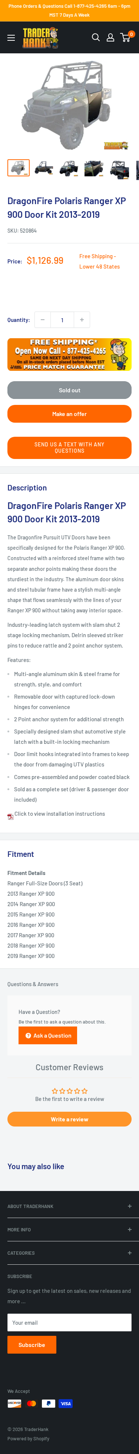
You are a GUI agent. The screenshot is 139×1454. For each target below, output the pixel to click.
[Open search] (96, 37)
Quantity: (18, 319)
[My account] (110, 37)
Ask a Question (52, 1035)
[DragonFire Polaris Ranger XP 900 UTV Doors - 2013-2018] (10, 813)
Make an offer (69, 413)
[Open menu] (11, 38)
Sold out (69, 389)
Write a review (70, 1118)
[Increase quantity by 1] (82, 319)
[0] (125, 37)
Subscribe (32, 1344)
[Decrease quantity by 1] (42, 319)
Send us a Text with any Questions (69, 447)
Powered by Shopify (28, 1438)
